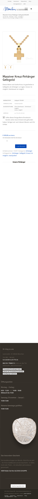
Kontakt (9, 1)
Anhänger (29, 151)
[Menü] (25, 8)
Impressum (16, 1)
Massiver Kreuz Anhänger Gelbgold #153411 (16, 15)
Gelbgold (22, 153)
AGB (24, 4)
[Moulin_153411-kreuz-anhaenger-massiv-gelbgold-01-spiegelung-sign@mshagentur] (19, 47)
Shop (30, 1)
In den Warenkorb (20, 146)
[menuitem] (9, 1)
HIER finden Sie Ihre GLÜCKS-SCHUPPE (14, 471)
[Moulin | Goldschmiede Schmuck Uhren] (16, 8)
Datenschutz (24, 1)
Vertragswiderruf (17, 4)
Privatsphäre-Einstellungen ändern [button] (12, 369)
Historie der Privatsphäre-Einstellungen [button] (13, 371)
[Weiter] (32, 232)
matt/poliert (13, 156)
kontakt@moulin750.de (10, 360)
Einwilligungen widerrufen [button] (9, 373)
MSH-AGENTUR (27, 493)
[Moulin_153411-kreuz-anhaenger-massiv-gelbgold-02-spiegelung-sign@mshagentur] (11, 67)
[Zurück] (5, 232)
